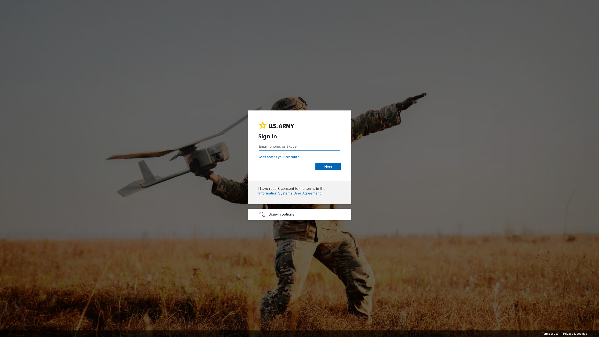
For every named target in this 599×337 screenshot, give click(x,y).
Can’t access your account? (279, 157)
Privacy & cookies (575, 333)
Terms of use (550, 333)
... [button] (594, 333)
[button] (299, 214)
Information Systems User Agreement (289, 193)
